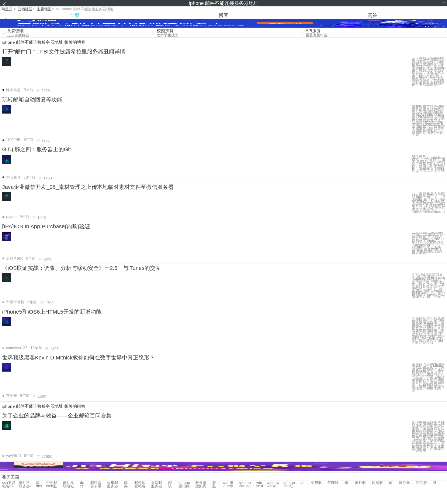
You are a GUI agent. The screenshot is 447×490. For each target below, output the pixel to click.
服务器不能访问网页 (203, 483)
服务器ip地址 (27, 486)
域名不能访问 (438, 483)
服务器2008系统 (217, 486)
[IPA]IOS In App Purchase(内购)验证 (46, 226)
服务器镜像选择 (159, 486)
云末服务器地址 (98, 486)
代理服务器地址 (335, 483)
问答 (372, 15)
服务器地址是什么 (115, 486)
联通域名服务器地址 (71, 486)
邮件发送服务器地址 (71, 483)
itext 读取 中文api (261, 486)
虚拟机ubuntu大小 (186, 486)
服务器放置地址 (407, 483)
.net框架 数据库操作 (291, 486)
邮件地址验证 (129, 483)
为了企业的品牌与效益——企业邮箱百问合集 (57, 416)
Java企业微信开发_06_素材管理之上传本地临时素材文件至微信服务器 (88, 187)
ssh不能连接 (10, 483)
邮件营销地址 (98, 483)
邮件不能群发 (27, 483)
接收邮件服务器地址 (41, 483)
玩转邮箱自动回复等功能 (32, 100)
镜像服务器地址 (350, 483)
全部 (74, 15)
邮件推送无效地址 (173, 483)
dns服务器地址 (41, 486)
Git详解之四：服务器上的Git (36, 149)
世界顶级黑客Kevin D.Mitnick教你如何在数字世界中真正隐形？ (78, 358)
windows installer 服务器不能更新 (275, 483)
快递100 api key (173, 486)
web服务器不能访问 (231, 483)
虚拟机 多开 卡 (203, 486)
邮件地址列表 (142, 483)
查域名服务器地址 (142, 486)
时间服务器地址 (380, 483)
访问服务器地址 (394, 483)
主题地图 (44, 9)
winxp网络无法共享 (275, 486)
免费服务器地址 (319, 483)
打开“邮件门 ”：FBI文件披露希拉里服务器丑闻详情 (63, 52)
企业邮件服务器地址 (54, 483)
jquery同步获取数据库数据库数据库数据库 (231, 486)
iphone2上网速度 (291, 483)
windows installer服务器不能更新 (261, 483)
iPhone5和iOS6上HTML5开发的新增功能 (52, 312)
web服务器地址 (54, 486)
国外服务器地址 (363, 483)
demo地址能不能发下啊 (85, 483)
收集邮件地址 (115, 483)
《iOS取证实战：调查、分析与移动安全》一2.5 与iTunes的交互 (81, 268)
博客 (223, 15)
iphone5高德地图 (305, 483)
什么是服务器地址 (85, 486)
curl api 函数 (247, 486)
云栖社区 (25, 9)
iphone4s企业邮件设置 (186, 483)
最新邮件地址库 (159, 483)
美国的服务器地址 (129, 486)
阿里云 (7, 9)
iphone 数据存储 (247, 483)
